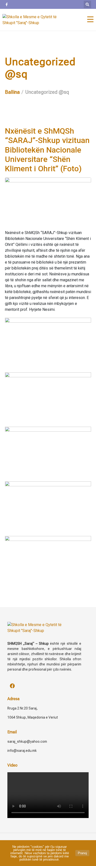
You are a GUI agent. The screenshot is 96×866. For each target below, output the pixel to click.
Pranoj (82, 853)
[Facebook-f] (6, 4)
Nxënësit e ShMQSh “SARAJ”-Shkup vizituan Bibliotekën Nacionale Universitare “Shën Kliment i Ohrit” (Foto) (47, 149)
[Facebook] (12, 686)
